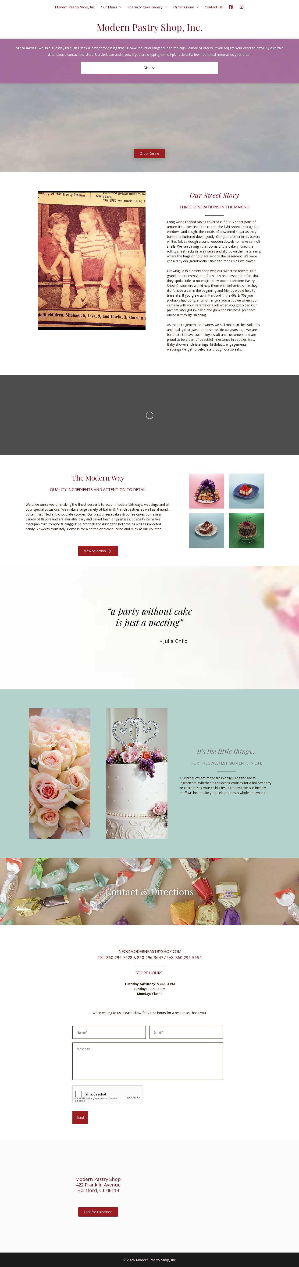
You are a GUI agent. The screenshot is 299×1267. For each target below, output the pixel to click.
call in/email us (223, 54)
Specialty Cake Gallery (145, 7)
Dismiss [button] (150, 67)
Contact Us (214, 7)
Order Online (183, 7)
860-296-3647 (150, 957)
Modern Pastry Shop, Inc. (75, 7)
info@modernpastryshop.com (149, 951)
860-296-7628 (119, 957)
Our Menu (109, 7)
